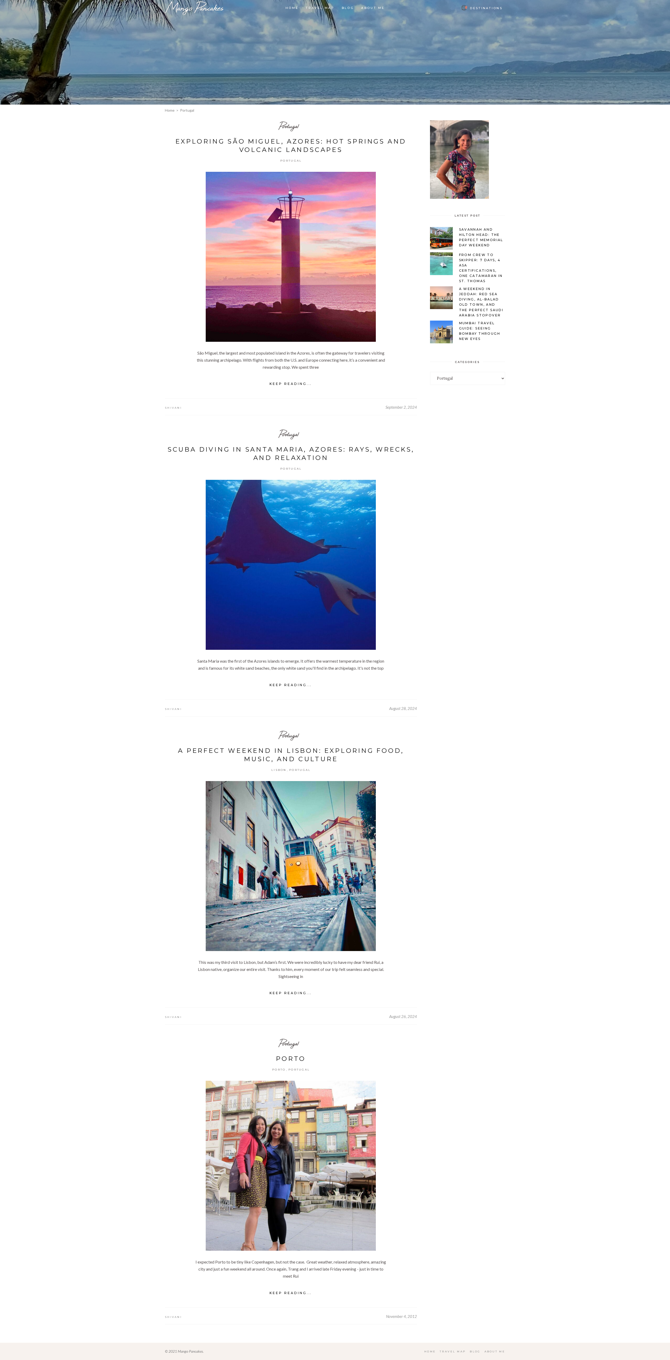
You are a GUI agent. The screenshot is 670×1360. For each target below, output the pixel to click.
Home (170, 110)
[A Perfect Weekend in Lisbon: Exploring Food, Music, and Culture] (291, 866)
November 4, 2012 (401, 1316)
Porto (291, 1058)
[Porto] (291, 1166)
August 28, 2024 (403, 708)
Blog (475, 1351)
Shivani (173, 407)
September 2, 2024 (401, 407)
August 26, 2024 (403, 1016)
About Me (494, 1351)
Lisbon (279, 770)
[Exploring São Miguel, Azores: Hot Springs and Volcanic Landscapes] (291, 257)
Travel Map (453, 1351)
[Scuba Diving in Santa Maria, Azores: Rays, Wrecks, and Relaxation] (291, 565)
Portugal (289, 126)
